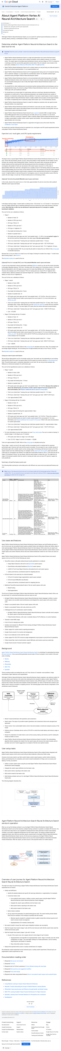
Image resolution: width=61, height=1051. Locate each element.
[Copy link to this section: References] (12, 980)
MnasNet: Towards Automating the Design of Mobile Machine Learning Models (25, 986)
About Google (5, 1040)
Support (18, 1027)
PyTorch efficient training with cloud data (35, 966)
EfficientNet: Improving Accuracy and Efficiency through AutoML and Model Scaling (26, 989)
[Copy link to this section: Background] (13, 649)
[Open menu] (2, 2)
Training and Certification (37, 1035)
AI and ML (17, 11)
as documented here (52, 360)
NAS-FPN (34, 64)
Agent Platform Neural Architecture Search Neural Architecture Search (20, 652)
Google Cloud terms (25, 1040)
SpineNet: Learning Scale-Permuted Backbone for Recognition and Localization (25, 994)
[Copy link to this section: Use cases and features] (22, 541)
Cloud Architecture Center (37, 1033)
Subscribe (25, 1044)
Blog (47, 1024)
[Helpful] (56, 12)
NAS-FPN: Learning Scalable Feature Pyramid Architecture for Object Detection (25, 992)
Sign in (57, 1)
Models (39, 11)
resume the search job (39, 304)
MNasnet (22, 64)
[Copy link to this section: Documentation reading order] (27, 957)
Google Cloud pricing (6, 1027)
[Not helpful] (58, 12)
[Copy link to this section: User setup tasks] (17, 749)
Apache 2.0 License (19, 1013)
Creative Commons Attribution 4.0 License (42, 1011)
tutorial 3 (18, 255)
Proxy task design (37, 432)
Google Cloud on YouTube (52, 1031)
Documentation (9, 11)
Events (47, 1027)
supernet (36, 113)
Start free (54, 6)
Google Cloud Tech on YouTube (51, 1035)
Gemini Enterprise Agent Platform (16, 6)
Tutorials (12, 963)
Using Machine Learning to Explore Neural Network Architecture (21, 984)
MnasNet (30, 566)
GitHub (33, 1024)
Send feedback (53, 16)
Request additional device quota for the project (34, 389)
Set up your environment (16, 961)
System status (20, 1031)
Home (3, 11)
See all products (5, 1024)
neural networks (7, 654)
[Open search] (40, 2)
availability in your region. (11, 124)
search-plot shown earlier (40, 450)
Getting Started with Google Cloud (37, 1028)
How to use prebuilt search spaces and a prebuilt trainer (42, 974)
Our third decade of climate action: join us (41, 1040)
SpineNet (42, 64)
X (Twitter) (48, 1029)
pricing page (55, 249)
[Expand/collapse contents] (10, 23)
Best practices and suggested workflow (20, 969)
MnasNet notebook (9, 258)
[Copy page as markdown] (41, 19)
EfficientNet (28, 64)
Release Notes (20, 1029)
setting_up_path (12, 300)
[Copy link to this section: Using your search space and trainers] (23, 356)
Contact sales (5, 1031)
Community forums (21, 1024)
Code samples (34, 1030)
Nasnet (17, 64)
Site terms (16, 1040)
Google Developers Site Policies (39, 1013)
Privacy (11, 1040)
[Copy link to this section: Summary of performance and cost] (27, 462)
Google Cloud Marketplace (8, 1029)
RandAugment (8, 997)
